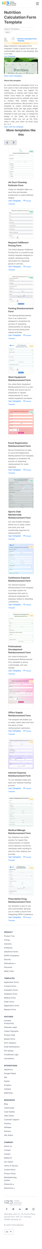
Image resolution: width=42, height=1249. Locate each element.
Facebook (6, 1209)
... (12, 41)
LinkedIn (20, 1209)
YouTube (26, 1209)
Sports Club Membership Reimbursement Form (19, 514)
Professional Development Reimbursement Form (19, 649)
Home (6, 41)
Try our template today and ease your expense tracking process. (19, 783)
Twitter (13, 1209)
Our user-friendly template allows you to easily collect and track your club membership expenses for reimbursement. (19, 527)
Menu (37, 3)
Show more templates (13, 76)
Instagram (33, 1209)
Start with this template (13, 127)
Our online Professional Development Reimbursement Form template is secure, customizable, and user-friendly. (20, 662)
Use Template (9, 56)
